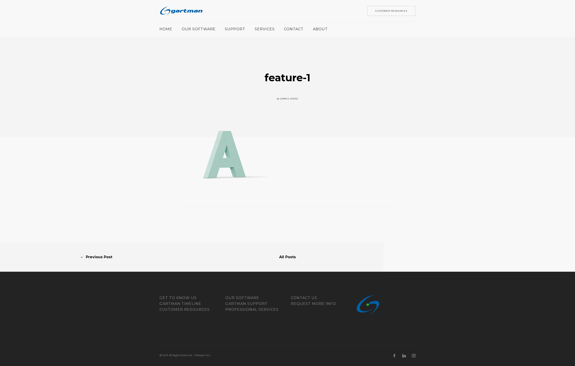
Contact (293, 29)
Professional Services (252, 309)
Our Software (199, 29)
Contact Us (304, 298)
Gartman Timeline (180, 304)
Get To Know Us (178, 298)
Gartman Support (246, 304)
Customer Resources (184, 309)
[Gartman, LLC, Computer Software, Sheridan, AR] (176, 321)
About (320, 29)
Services (265, 29)
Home (165, 29)
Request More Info (313, 304)
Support (235, 29)
